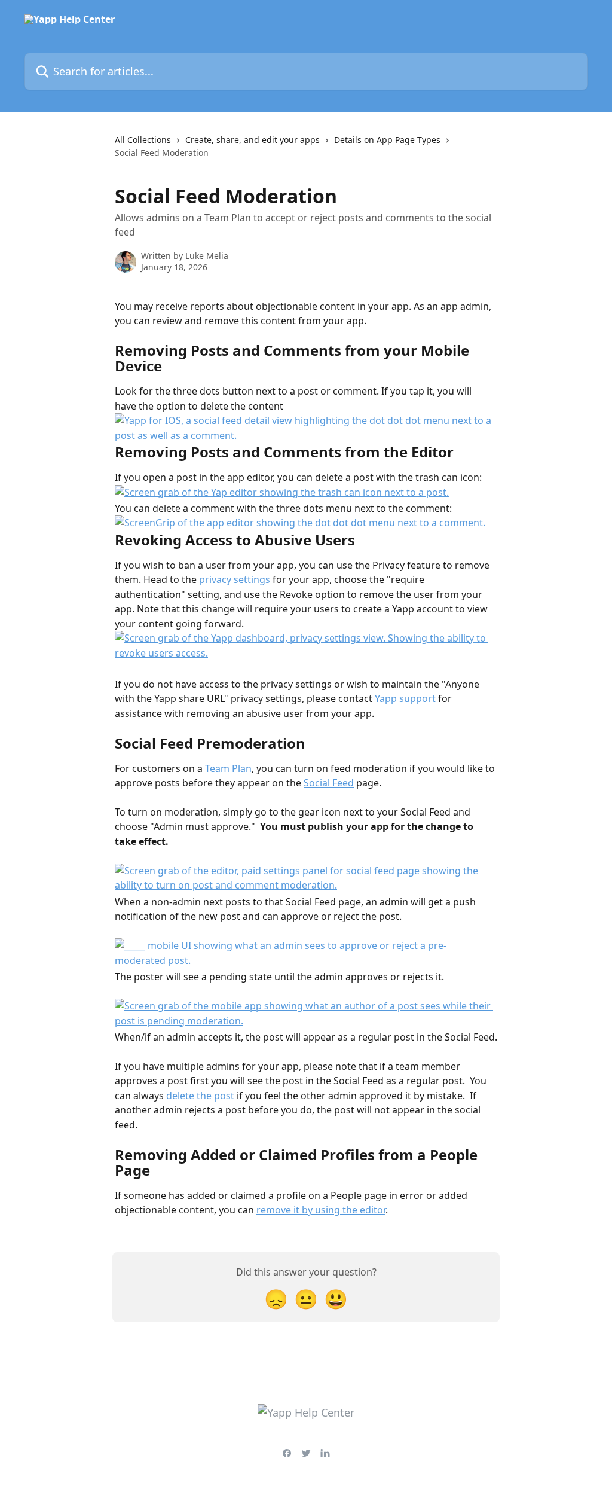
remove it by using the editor (320, 1209)
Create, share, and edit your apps (252, 139)
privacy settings (234, 579)
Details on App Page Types (387, 139)
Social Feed (329, 782)
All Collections (143, 139)
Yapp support (405, 698)
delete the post (200, 1095)
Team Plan (228, 768)
